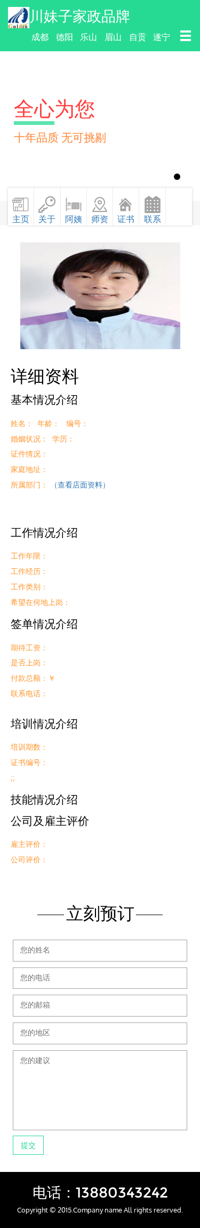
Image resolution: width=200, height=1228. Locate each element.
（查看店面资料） (80, 484)
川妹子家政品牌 (79, 16)
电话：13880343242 (100, 1192)
